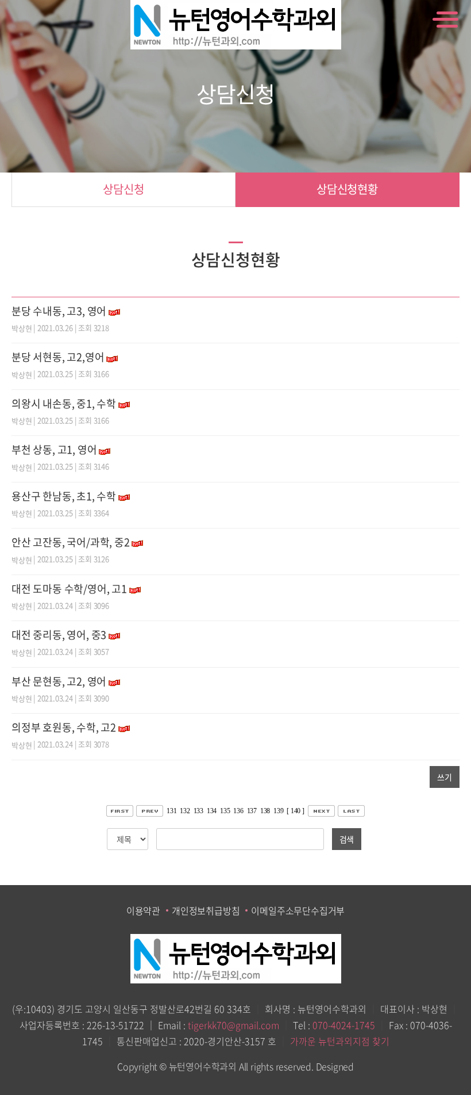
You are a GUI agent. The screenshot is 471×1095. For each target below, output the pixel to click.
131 (171, 811)
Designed (335, 1066)
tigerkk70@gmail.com (233, 1025)
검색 (346, 839)
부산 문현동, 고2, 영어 (58, 681)
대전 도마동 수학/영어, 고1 (69, 588)
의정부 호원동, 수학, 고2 (63, 727)
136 (238, 811)
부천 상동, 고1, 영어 (53, 449)
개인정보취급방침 (206, 910)
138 (265, 811)
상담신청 (123, 189)
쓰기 (444, 777)
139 (278, 811)
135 (225, 811)
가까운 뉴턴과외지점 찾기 (339, 1041)
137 (252, 811)
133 (198, 811)
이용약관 (143, 910)
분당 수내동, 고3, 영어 (58, 311)
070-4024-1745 (343, 1025)
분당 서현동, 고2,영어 (57, 357)
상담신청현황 (347, 189)
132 (185, 811)
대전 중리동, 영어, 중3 (58, 634)
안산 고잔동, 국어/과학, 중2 (70, 542)
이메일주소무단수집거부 (298, 910)
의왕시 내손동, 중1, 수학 (63, 403)
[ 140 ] (295, 811)
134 (212, 811)
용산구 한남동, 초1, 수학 (63, 496)
